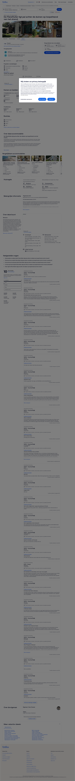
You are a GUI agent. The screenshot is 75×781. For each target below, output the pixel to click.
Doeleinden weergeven (26, 99)
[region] (38, 90)
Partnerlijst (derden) (24, 95)
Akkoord (51, 99)
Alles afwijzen (42, 99)
